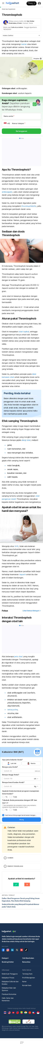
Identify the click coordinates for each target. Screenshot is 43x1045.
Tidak (15, 797)
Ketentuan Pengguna (9, 974)
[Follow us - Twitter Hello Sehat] (17, 950)
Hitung (21, 819)
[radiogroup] (21, 763)
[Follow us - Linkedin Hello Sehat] (12, 950)
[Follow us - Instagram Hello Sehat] (7, 950)
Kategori (5, 958)
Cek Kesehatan (28, 958)
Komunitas (26, 962)
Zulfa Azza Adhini (17, 27)
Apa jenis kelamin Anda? (12, 760)
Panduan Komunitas (9, 994)
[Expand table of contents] (21, 35)
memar (24, 44)
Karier (24, 981)
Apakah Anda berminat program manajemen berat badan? (20, 792)
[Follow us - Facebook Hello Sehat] (3, 950)
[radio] (3, 797)
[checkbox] (3, 815)
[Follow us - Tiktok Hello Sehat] (26, 950)
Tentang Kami (27, 974)
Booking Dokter (8, 962)
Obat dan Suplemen (8, 9)
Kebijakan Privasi (8, 978)
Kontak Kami (26, 985)
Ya (6, 797)
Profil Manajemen (28, 978)
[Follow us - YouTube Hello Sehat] (21, 950)
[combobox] (36, 779)
